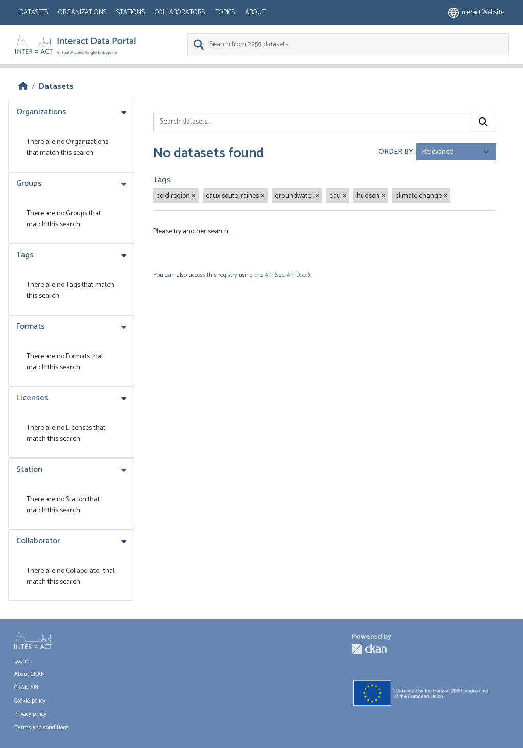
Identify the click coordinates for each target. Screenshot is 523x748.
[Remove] (194, 196)
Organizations (82, 12)
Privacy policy (30, 714)
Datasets (33, 12)
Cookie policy (29, 701)
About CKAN (29, 674)
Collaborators (180, 12)
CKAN (369, 648)
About (255, 12)
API (269, 275)
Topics (225, 12)
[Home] (23, 86)
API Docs (297, 275)
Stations (130, 12)
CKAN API (26, 687)
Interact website (481, 12)
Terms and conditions (41, 727)
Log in (22, 661)
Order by (395, 152)
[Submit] (483, 122)
